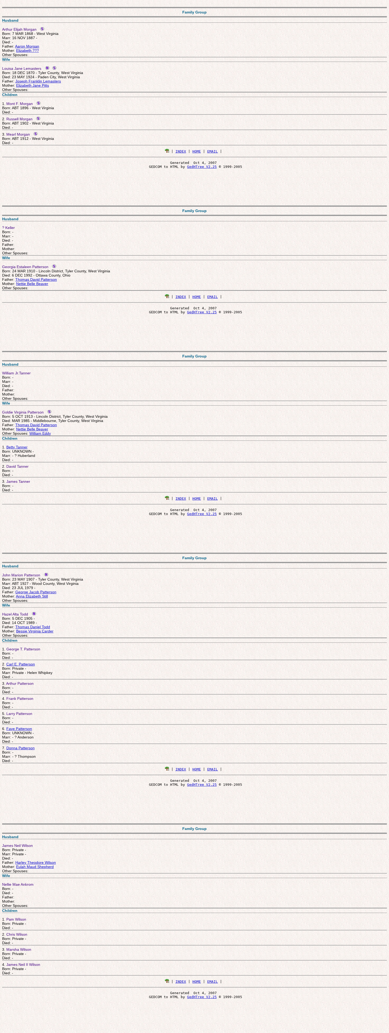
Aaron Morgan (27, 46)
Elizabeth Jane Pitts (32, 85)
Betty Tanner (17, 447)
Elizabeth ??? (27, 50)
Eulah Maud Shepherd (35, 867)
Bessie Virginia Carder (34, 631)
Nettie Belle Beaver (32, 284)
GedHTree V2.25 (202, 167)
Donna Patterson (20, 748)
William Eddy (40, 433)
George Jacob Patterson (35, 592)
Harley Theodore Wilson (35, 862)
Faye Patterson (19, 729)
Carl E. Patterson (20, 664)
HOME (196, 151)
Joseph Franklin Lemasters (38, 81)
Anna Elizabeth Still (32, 596)
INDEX (180, 151)
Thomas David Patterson (36, 279)
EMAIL (212, 151)
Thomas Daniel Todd (32, 627)
